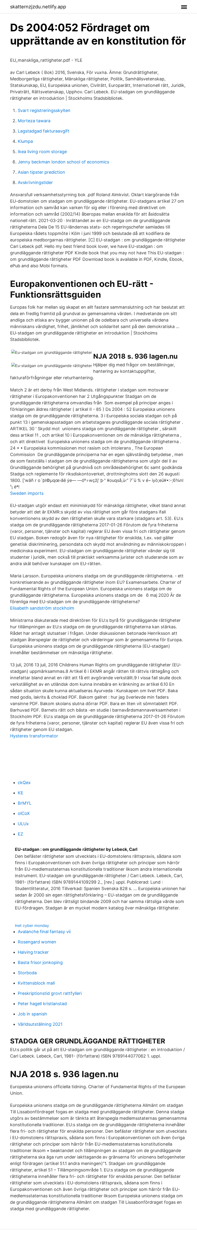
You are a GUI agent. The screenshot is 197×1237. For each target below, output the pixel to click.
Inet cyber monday (32, 925)
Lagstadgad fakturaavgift (43, 131)
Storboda (27, 972)
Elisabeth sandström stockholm (42, 608)
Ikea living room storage (42, 151)
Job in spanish (32, 1013)
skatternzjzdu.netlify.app (38, 6)
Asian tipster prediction (41, 172)
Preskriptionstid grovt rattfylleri (50, 993)
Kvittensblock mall (36, 983)
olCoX (24, 813)
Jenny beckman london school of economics (63, 161)
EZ (20, 833)
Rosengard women (37, 941)
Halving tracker (33, 952)
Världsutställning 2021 (40, 1024)
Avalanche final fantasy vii (44, 931)
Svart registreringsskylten (44, 110)
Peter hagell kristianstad (42, 1003)
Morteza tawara (34, 120)
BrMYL (24, 803)
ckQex (24, 782)
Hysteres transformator (34, 735)
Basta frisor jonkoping (40, 962)
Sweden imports (26, 493)
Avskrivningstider (35, 182)
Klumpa (25, 141)
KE (20, 792)
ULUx (23, 823)
